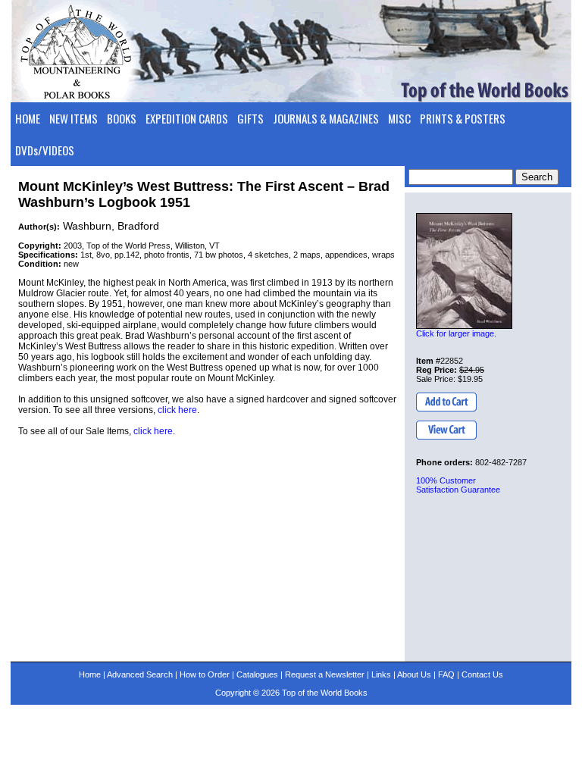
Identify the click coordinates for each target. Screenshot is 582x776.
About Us (414, 674)
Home (90, 674)
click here (177, 410)
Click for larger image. (456, 333)
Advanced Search (140, 674)
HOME (27, 118)
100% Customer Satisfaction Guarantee (458, 485)
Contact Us (482, 674)
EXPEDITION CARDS (187, 118)
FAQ (446, 674)
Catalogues (257, 674)
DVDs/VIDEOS (44, 150)
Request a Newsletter (325, 674)
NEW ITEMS (73, 118)
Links (381, 674)
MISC (399, 118)
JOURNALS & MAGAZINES (326, 118)
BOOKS (121, 118)
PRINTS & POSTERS (462, 118)
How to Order (205, 674)
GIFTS (250, 118)
